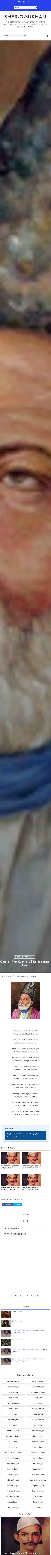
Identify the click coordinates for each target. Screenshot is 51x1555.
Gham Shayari (38, 1414)
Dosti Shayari (38, 1403)
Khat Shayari (38, 1436)
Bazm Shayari (13, 1392)
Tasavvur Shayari (13, 1491)
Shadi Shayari (13, 1474)
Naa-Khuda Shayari (13, 1458)
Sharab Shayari (13, 1480)
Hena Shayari (13, 1425)
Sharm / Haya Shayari (38, 1480)
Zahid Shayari (38, 1502)
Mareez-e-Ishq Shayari (13, 1453)
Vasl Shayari (38, 1496)
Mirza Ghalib (28, 957)
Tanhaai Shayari (13, 1485)
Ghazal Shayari (38, 1420)
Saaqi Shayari (38, 1469)
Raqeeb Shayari (13, 1469)
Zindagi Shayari (13, 1507)
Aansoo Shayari (38, 1381)
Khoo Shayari (13, 1447)
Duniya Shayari (38, 1409)
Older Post (30, 1296)
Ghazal (18, 957)
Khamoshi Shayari (13, 1436)
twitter (18, 1205)
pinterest (29, 1205)
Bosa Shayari (13, 1398)
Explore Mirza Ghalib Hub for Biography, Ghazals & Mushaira (23, 1135)
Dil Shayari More (13, 1403)
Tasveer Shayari (38, 1491)
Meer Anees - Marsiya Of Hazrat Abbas (22, 1553)
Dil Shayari (38, 1398)
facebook (8, 1205)
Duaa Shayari (13, 1409)
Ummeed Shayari (13, 1496)
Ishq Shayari (17, 1311)
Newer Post (19, 1296)
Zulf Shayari (17, 1321)
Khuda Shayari (18, 1340)
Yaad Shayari (13, 1502)
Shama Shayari (38, 1474)
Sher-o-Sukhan (25, 17)
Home (3, 976)
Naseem (15, 969)
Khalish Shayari (38, 1431)
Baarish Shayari (38, 1387)
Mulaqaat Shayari (38, 1453)
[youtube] (19, 3)
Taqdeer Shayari (38, 1485)
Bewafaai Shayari (38, 1392)
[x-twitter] (24, 3)
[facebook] (28, 3)
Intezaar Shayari (13, 1431)
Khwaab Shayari (38, 1442)
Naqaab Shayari (38, 1458)
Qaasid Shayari (13, 1463)
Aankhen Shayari (13, 1381)
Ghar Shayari (13, 1420)
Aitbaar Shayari (13, 1387)
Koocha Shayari (38, 1447)
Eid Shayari (13, 1414)
